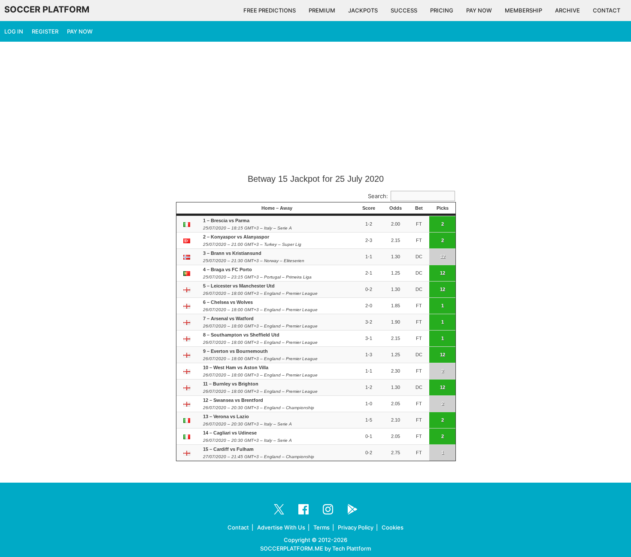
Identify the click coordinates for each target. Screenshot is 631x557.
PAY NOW (479, 10)
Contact (238, 527)
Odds (395, 208)
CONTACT (606, 10)
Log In (13, 31)
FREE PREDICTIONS (269, 10)
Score (368, 208)
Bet (419, 208)
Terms (321, 527)
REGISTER (45, 31)
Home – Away (276, 208)
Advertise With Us (281, 527)
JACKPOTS (363, 10)
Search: (378, 196)
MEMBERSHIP (523, 10)
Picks (443, 208)
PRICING (441, 10)
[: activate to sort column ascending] (187, 208)
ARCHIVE (567, 10)
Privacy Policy (355, 527)
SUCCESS (404, 10)
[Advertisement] (315, 108)
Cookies (392, 527)
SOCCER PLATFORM (46, 9)
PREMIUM (322, 10)
